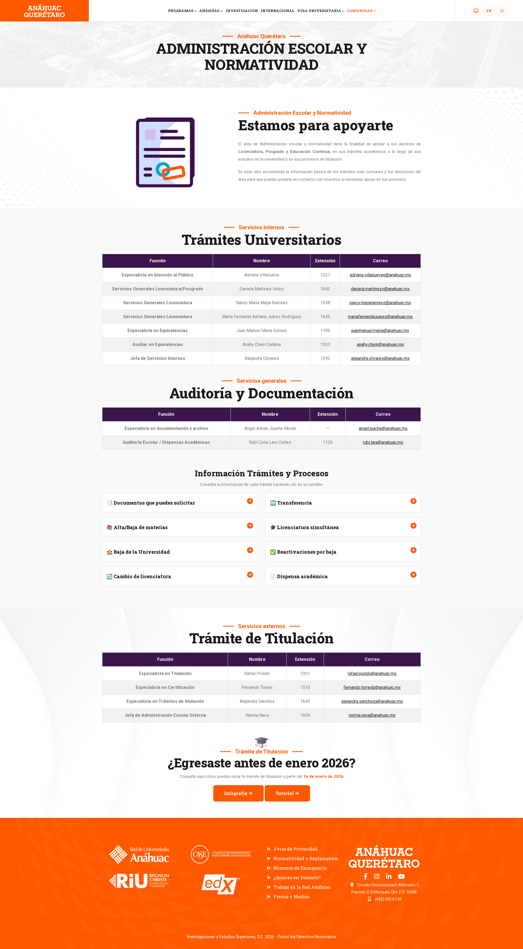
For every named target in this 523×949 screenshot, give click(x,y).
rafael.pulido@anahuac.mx (372, 673)
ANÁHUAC (209, 10)
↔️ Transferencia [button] (291, 502)
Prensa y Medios (291, 896)
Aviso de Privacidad (295, 849)
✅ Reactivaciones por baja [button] (303, 552)
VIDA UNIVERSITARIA (319, 10)
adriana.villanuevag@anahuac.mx (380, 275)
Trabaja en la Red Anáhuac (302, 887)
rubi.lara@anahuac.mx (383, 442)
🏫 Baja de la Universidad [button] (138, 552)
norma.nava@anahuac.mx (372, 715)
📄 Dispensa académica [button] (299, 576)
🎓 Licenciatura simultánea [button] (304, 527)
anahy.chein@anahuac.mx (380, 344)
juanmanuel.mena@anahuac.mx (380, 330)
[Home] (44, 11)
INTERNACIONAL (277, 10)
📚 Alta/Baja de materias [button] (137, 527)
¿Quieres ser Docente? (297, 877)
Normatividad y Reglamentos (305, 858)
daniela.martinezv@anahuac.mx (380, 288)
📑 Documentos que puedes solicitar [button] (151, 502)
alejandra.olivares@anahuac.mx (380, 358)
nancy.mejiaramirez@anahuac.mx (380, 302)
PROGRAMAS (180, 10)
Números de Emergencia (300, 868)
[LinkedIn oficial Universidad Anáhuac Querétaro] (389, 877)
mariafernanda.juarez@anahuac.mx (380, 316)
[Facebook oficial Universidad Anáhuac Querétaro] (366, 877)
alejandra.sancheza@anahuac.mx (372, 701)
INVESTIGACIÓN (242, 10)
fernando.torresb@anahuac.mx (372, 687)
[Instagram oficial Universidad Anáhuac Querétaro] (377, 877)
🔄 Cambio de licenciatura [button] (139, 576)
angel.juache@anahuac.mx (383, 428)
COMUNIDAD (360, 10)
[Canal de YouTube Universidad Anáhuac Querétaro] (401, 877)
